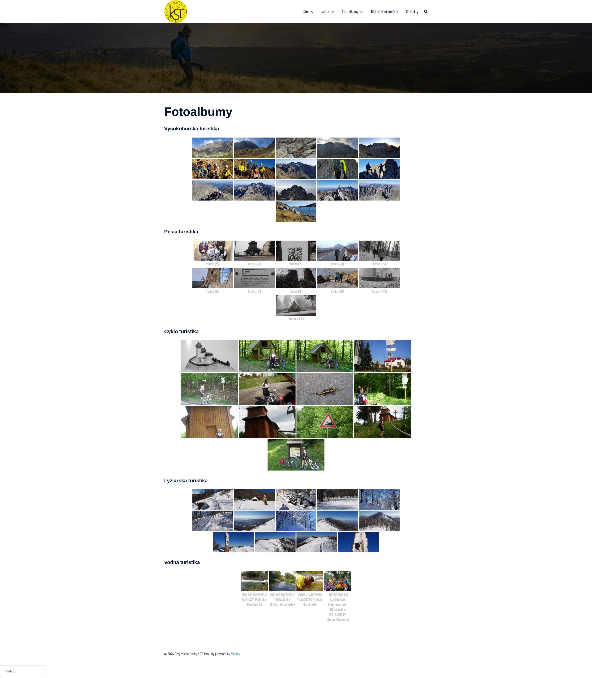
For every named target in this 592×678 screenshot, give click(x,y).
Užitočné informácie (384, 11)
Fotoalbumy (350, 11)
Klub (306, 11)
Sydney (235, 653)
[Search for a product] (426, 11)
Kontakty (412, 11)
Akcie (325, 11)
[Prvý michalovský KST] (175, 11)
